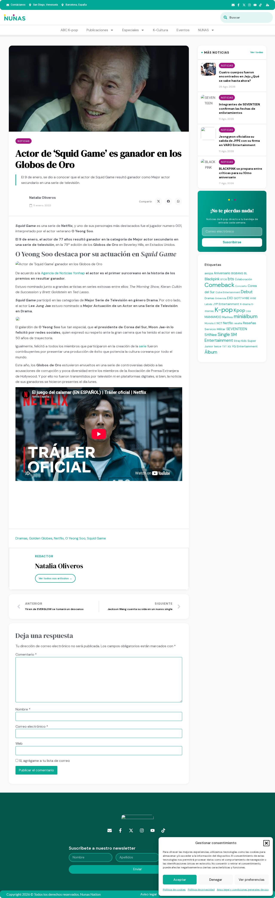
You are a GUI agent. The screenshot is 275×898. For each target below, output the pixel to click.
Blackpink (212, 279)
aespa (209, 273)
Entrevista (220, 298)
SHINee (211, 334)
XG (229, 346)
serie (143, 346)
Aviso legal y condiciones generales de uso (243, 889)
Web (19, 743)
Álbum (211, 352)
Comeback (219, 285)
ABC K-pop (69, 30)
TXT (224, 346)
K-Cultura (160, 30)
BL (245, 273)
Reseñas (249, 323)
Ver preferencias (251, 880)
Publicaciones (97, 30)
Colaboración (243, 279)
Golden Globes (40, 538)
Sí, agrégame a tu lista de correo (44, 760)
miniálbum (245, 316)
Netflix (59, 538)
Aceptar (179, 880)
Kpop (239, 310)
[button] (266, 843)
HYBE (245, 298)
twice (217, 346)
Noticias (23, 141)
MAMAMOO (213, 317)
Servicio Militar (215, 329)
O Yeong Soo (75, 538)
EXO (230, 298)
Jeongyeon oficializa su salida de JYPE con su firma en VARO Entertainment (239, 141)
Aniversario (222, 273)
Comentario (26, 654)
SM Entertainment (221, 337)
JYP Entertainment (226, 304)
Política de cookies (174, 889)
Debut (247, 291)
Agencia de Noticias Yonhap (63, 273)
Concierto (241, 286)
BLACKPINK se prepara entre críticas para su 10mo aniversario (240, 173)
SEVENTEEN (236, 329)
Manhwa (227, 317)
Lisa (248, 311)
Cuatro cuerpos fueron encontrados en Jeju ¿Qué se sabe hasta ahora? (239, 76)
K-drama (245, 304)
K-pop (224, 310)
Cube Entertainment (227, 292)
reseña (238, 323)
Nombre (23, 709)
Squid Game (96, 538)
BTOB (223, 279)
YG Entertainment (245, 346)
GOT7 (237, 298)
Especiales (130, 30)
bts (231, 279)
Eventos (183, 30)
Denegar (215, 880)
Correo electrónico (31, 726)
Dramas (21, 538)
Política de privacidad (201, 889)
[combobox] (246, 17)
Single (224, 334)
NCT (219, 323)
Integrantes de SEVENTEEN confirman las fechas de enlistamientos (239, 108)
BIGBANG (237, 273)
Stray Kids (240, 341)
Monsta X (210, 323)
